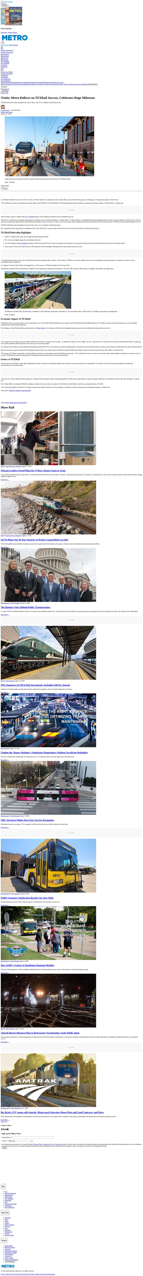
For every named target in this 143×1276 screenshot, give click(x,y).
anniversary (17, 402)
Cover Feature (8, 2)
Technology (4, 75)
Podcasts (30, 82)
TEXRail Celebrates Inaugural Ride (20, 390)
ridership (24, 243)
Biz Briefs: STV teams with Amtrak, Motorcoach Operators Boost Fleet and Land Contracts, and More (52, 1112)
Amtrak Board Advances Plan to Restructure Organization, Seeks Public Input (40, 1033)
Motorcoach (4, 58)
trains (22, 402)
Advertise (22, 84)
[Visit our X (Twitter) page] (6, 1130)
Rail (2, 68)
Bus (2, 47)
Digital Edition (12, 32)
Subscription (4, 84)
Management (5, 54)
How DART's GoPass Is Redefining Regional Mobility (27, 965)
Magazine (4, 82)
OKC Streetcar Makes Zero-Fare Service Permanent (27, 820)
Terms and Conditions (80, 84)
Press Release (53, 84)
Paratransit (4, 65)
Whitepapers (46, 82)
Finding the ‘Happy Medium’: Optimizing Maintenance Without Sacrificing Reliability (44, 752)
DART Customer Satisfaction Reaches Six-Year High (27, 898)
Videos (16, 82)
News (14, 2)
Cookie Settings (92, 84)
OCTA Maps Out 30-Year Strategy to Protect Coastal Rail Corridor (34, 539)
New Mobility (5, 61)
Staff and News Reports (13, 466)
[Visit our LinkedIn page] (4, 1130)
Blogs (12, 82)
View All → (4, 1121)
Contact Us (61, 84)
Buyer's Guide (58, 82)
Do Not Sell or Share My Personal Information (40, 1274)
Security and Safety (7, 72)
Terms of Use (14, 1274)
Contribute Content (43, 84)
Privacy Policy (69, 84)
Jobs (34, 82)
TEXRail (31, 217)
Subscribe (4, 32)
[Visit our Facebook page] (2, 1130)
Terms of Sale (22, 1274)
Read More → (5, 480)
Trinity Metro (41, 328)
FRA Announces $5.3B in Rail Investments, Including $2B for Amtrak (35, 685)
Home (3, 93)
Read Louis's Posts (6, 112)
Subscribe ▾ (5, 6)
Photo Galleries (23, 82)
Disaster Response (6, 50)
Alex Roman (15, 603)
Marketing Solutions (31, 84)
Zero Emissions (5, 79)
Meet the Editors (13, 84)
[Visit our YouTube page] (8, 1130)
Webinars (39, 82)
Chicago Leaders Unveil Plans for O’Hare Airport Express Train (33, 470)
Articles (18, 2)
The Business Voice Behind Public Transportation (25, 607)
